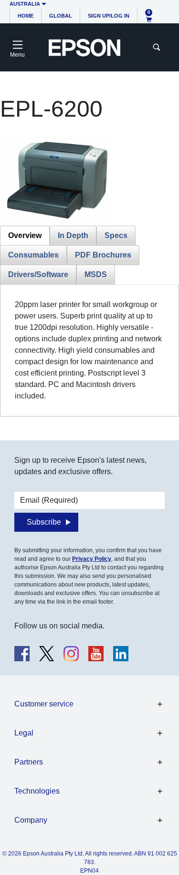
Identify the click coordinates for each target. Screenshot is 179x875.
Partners (28, 762)
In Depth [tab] (73, 235)
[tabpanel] (89, 350)
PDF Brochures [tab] (103, 255)
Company (30, 820)
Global (60, 16)
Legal (23, 733)
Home (25, 16)
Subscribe (44, 522)
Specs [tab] (116, 235)
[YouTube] (96, 653)
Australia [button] (25, 4)
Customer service (44, 704)
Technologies (37, 791)
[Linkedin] (120, 653)
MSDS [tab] (95, 274)
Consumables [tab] (33, 255)
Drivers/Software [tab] (38, 274)
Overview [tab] (25, 235)
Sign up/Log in (108, 16)
